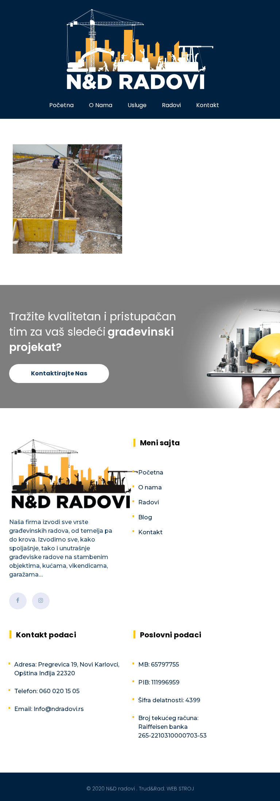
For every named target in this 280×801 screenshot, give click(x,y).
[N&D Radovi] (140, 49)
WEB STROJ (180, 788)
